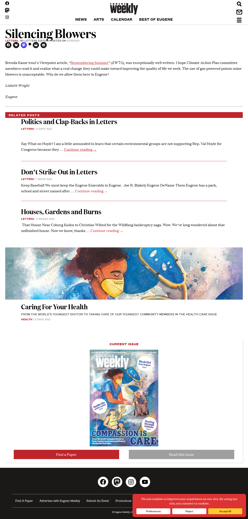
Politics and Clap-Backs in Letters (69, 121)
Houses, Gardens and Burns (61, 211)
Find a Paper (66, 454)
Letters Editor (36, 40)
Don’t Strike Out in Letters (59, 171)
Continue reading (80, 149)
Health (26, 319)
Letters (11, 40)
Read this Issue (181, 454)
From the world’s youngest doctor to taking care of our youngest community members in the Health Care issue (119, 314)
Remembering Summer (89, 62)
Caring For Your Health (54, 306)
